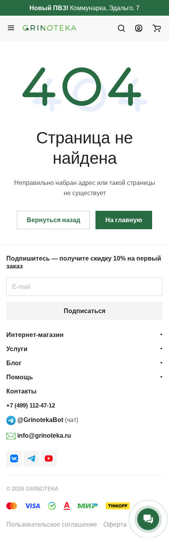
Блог (14, 363)
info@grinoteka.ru (43, 435)
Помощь (19, 377)
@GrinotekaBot (39, 420)
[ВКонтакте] (14, 458)
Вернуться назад (53, 220)
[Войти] (138, 28)
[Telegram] (31, 458)
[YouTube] (49, 458)
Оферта (115, 524)
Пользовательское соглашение (51, 524)
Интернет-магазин (35, 334)
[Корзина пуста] (156, 28)
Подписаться (84, 311)
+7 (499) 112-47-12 (30, 405)
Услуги (17, 349)
